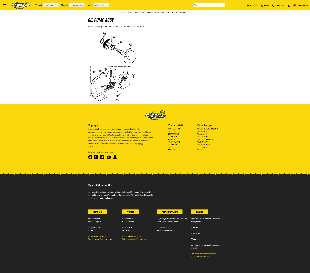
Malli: (90, 5)
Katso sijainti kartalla (97, 236)
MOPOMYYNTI (173, 134)
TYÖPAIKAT (172, 137)
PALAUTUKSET (202, 147)
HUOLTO (171, 139)
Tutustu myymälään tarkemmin (101, 239)
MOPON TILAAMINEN (205, 139)
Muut (129, 12)
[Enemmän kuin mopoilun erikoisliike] (18, 5)
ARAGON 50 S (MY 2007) (169, 12)
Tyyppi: (38, 5)
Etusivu (122, 12)
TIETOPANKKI (173, 147)
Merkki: (64, 5)
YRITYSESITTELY (174, 129)
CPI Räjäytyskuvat (153, 12)
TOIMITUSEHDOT (203, 131)
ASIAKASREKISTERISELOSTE (207, 129)
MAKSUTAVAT (202, 142)
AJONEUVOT (173, 144)
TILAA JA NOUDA (203, 137)
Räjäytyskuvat (138, 12)
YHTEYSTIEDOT (174, 131)
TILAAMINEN (202, 134)
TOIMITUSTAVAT (203, 144)
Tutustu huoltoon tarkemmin (203, 253)
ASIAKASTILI (201, 150)
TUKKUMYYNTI (174, 142)
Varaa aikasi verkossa (200, 256)
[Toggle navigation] (4, 5)
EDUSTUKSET (173, 150)
